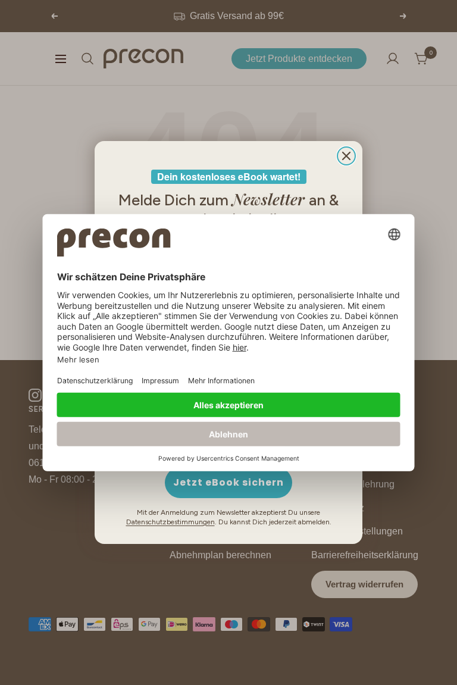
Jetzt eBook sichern (228, 482)
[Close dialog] (346, 156)
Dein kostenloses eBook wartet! (229, 176)
